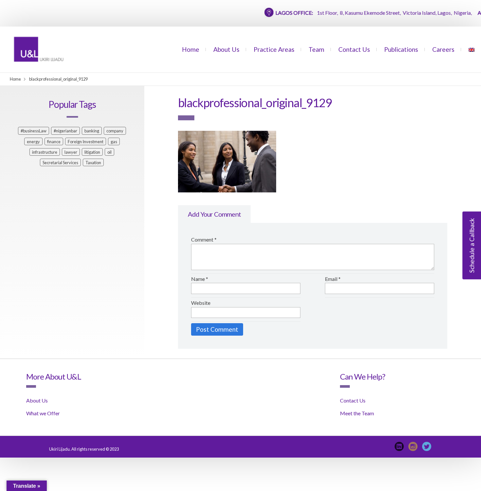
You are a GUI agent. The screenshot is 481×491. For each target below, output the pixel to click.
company (114, 130)
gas (114, 141)
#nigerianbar (65, 130)
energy (33, 141)
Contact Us (354, 49)
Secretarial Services (60, 162)
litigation (92, 152)
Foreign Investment (85, 141)
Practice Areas (274, 49)
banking (91, 130)
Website (200, 303)
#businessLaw (33, 130)
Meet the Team (357, 413)
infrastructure (44, 152)
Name (199, 279)
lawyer (70, 152)
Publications (401, 49)
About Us (226, 49)
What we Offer (43, 413)
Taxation (93, 162)
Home (190, 49)
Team (316, 49)
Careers (443, 49)
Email (333, 279)
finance (54, 141)
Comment (204, 239)
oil (109, 152)
